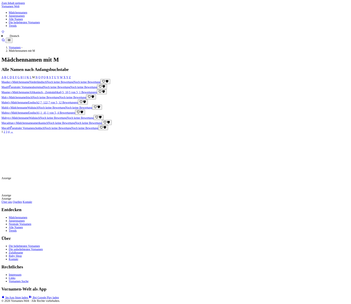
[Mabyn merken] (98, 117)
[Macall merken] (103, 127)
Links (12, 278)
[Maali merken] (102, 86)
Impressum (15, 274)
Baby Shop (15, 255)
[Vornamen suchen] (3, 40)
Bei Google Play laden (45, 297)
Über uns (6, 201)
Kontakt (27, 201)
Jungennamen (17, 15)
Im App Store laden (17, 297)
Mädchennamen (18, 12)
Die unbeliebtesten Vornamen (26, 249)
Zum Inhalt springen (13, 3)
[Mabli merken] (97, 107)
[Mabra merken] (80, 112)
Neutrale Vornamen (20, 224)
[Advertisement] (39, 156)
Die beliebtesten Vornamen (24, 22)
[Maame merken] (102, 91)
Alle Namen (16, 19)
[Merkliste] (2, 32)
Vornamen (15, 47)
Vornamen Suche (19, 281)
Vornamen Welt (10, 6)
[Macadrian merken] (107, 122)
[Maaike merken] (105, 81)
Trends (13, 25)
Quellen (17, 201)
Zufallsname (16, 252)
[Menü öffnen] (9, 40)
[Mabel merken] (83, 102)
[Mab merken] (91, 96)
